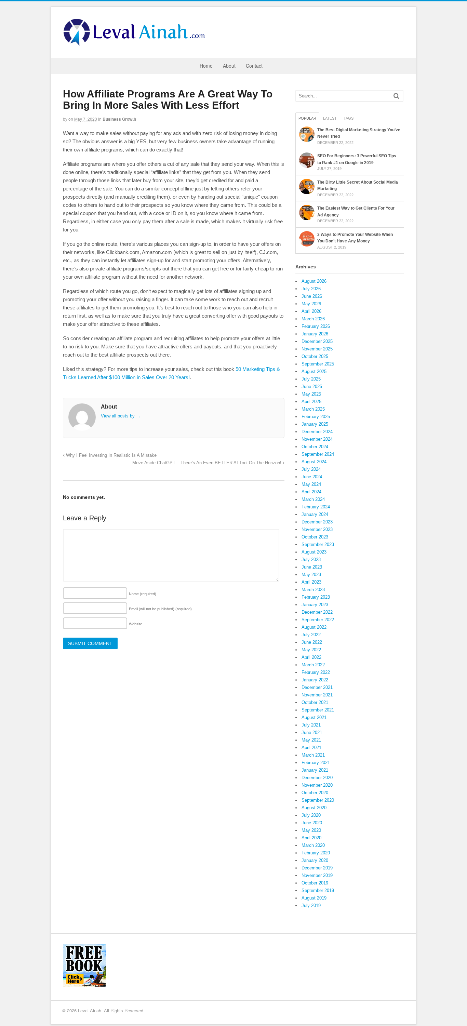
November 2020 (317, 785)
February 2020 (316, 852)
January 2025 (315, 424)
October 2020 (315, 792)
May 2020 (311, 830)
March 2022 (313, 664)
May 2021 (311, 740)
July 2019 (311, 905)
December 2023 (317, 521)
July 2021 (311, 725)
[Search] (396, 96)
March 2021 (313, 755)
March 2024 (313, 499)
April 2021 (311, 747)
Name (142, 594)
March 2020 (313, 845)
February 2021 (316, 762)
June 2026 (312, 296)
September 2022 (318, 619)
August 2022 (314, 627)
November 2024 (317, 439)
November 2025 (317, 348)
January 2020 (315, 860)
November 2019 (317, 875)
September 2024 (318, 454)
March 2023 (313, 589)
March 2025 (313, 409)
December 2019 (317, 867)
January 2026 (315, 333)
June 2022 (312, 642)
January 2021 (315, 770)
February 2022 (316, 672)
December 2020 (317, 777)
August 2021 (314, 717)
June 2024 (312, 476)
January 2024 (315, 514)
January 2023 (315, 604)
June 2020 (312, 822)
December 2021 (317, 687)
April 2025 (311, 401)
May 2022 (311, 649)
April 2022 (311, 657)
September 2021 (318, 709)
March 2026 (313, 318)
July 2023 (311, 559)
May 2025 (311, 394)
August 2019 (314, 898)
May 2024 (311, 484)
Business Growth (119, 119)
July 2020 (311, 815)
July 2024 (311, 469)
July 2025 (311, 379)
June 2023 (312, 567)
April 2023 (311, 582)
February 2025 (316, 416)
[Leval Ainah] (136, 43)
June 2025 (312, 386)
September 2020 (318, 800)
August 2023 (314, 552)
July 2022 (311, 634)
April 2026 (311, 311)
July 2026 (311, 288)
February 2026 (316, 326)
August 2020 (314, 807)
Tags (348, 118)
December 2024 (317, 431)
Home (206, 65)
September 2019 (318, 890)
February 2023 (316, 597)
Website (135, 624)
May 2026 (311, 303)
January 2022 (315, 679)
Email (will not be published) (160, 609)
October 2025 (315, 356)
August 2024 (314, 461)
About (229, 65)
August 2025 (314, 371)
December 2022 (317, 612)
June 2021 (312, 732)
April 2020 (311, 837)
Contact (254, 65)
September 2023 (318, 544)
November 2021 (317, 694)
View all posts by (121, 415)
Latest (330, 118)
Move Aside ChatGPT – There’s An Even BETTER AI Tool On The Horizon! (207, 463)
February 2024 (316, 506)
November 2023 (317, 529)
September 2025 (318, 364)
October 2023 (315, 536)
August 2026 (314, 281)
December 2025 (317, 341)
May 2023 (311, 574)
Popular (307, 118)
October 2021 (315, 702)
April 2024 (311, 491)
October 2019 (315, 882)
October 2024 (315, 446)
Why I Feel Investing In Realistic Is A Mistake (111, 455)
